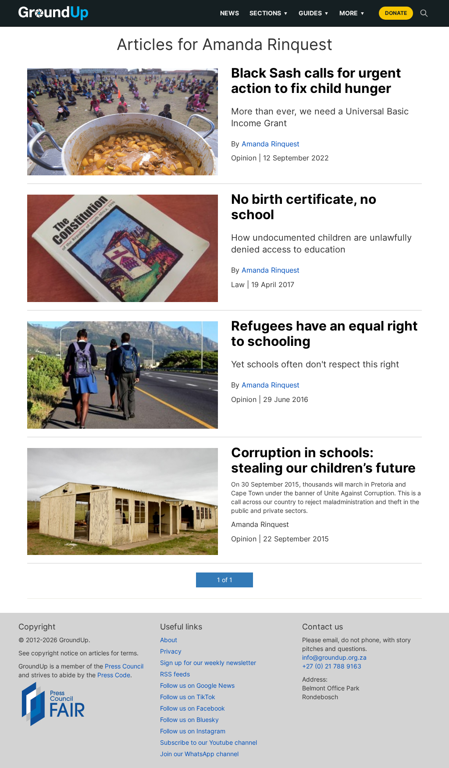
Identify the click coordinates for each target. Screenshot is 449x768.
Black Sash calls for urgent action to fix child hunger (316, 80)
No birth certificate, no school (303, 206)
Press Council (124, 666)
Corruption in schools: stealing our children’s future (323, 460)
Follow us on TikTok (187, 696)
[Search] (424, 13)
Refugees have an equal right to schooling (324, 333)
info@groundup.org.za (334, 657)
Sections (268, 13)
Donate (396, 13)
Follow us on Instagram (192, 731)
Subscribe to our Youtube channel (208, 742)
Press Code (113, 675)
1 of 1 (224, 579)
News (229, 13)
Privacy (171, 651)
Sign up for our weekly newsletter (208, 662)
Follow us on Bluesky (189, 719)
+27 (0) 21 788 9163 (331, 666)
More (352, 13)
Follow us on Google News (197, 685)
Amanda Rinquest (270, 143)
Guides (314, 13)
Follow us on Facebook (192, 708)
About (168, 640)
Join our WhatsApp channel (199, 753)
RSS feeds (175, 674)
